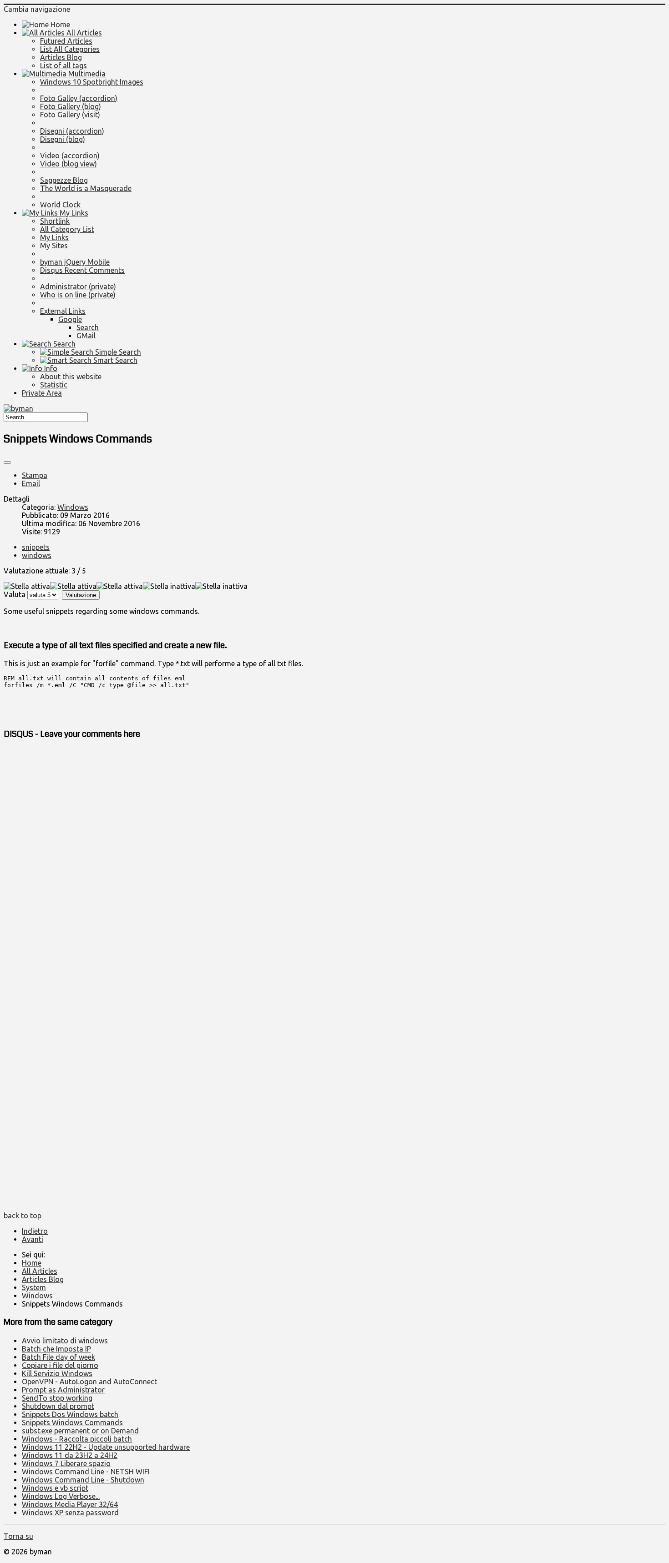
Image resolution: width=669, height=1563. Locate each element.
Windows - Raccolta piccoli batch (77, 1439)
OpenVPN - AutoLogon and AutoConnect (89, 1381)
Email (31, 483)
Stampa (34, 475)
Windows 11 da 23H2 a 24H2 (69, 1455)
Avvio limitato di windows (65, 1341)
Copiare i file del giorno (60, 1365)
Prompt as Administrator (63, 1390)
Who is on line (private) (78, 295)
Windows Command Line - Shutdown (83, 1480)
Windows (72, 507)
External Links (63, 311)
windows (36, 555)
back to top (22, 1215)
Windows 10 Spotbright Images (91, 82)
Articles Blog (61, 57)
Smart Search (114, 360)
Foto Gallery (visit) (70, 115)
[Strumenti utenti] (7, 462)
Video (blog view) (68, 164)
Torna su (18, 1536)
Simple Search (117, 352)
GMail (86, 336)
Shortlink (55, 221)
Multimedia (86, 74)
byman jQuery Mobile (75, 262)
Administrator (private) (78, 286)
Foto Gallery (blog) (70, 106)
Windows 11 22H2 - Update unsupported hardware (106, 1447)
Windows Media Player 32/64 (70, 1504)
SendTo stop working (57, 1398)
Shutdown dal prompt (58, 1406)
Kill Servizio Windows (57, 1373)
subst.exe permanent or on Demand (80, 1431)
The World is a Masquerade (86, 188)
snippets (36, 547)
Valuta (14, 594)
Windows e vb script (55, 1488)
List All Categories (70, 49)
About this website (70, 376)
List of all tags (63, 65)
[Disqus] (334, 862)
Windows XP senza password (70, 1512)
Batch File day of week (58, 1357)
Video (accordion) (70, 155)
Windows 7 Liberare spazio (66, 1463)
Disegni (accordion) (72, 131)
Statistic (53, 385)
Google (70, 319)
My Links (73, 213)
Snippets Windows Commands (72, 1422)
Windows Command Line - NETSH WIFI (86, 1472)
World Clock (60, 205)
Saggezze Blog (64, 180)
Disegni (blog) (62, 139)
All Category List (67, 229)
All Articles (83, 33)
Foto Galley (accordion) (78, 98)
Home (59, 24)
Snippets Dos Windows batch (70, 1414)
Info (49, 368)
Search (87, 327)
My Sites (54, 245)
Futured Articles (66, 41)
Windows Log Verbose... (61, 1496)
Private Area (42, 393)
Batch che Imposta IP (56, 1349)
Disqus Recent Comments (82, 270)
